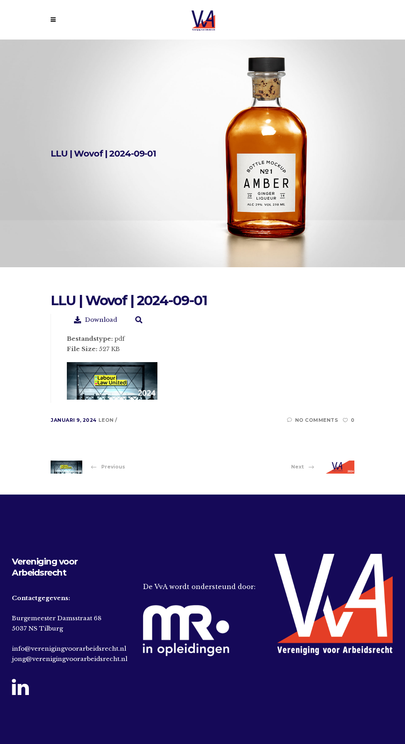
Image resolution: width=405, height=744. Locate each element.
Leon (106, 420)
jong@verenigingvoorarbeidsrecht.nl (69, 659)
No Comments (316, 420)
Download (101, 319)
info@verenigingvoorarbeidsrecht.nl (69, 648)
